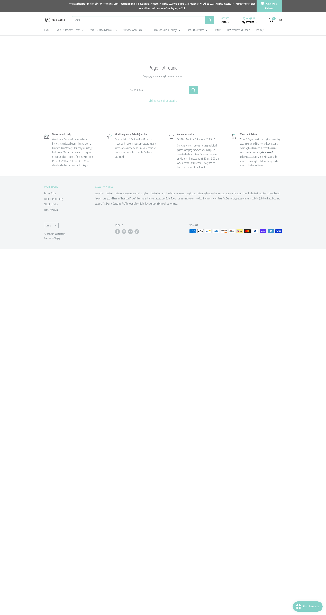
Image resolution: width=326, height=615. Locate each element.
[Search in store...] (193, 90)
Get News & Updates (271, 6)
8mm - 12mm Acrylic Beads (101, 30)
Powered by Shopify (52, 238)
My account (248, 22)
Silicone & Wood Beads (133, 30)
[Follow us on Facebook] (117, 231)
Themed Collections (195, 30)
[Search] (209, 20)
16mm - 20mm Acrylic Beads (67, 30)
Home (46, 30)
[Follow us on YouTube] (130, 231)
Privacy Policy (50, 193)
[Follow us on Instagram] (124, 231)
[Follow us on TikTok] (136, 231)
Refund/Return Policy (53, 199)
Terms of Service (51, 210)
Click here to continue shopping (163, 101)
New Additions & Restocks (238, 30)
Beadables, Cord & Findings (165, 30)
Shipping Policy (51, 204)
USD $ (48, 225)
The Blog (260, 30)
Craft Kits (217, 30)
